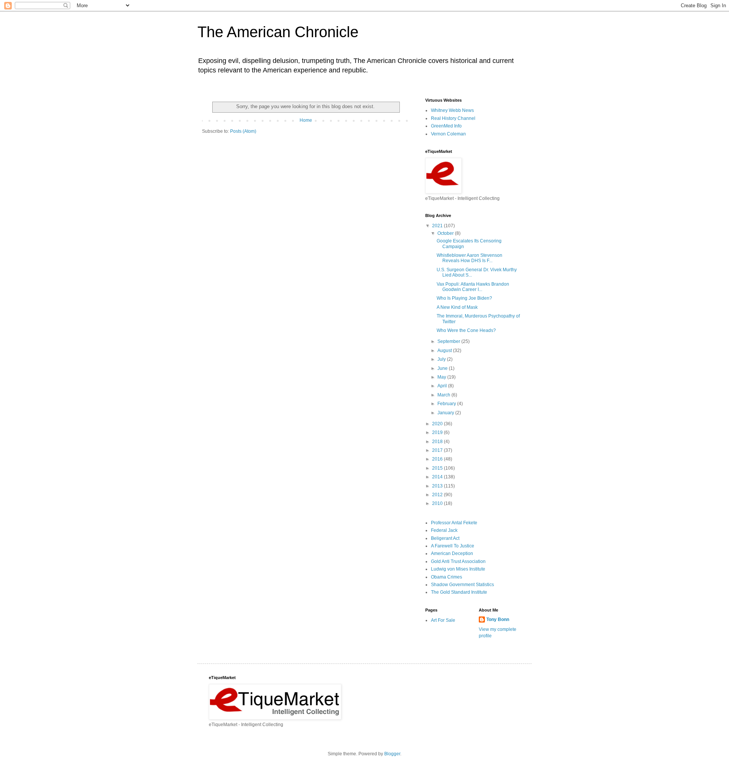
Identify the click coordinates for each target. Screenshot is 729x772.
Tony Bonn (497, 619)
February (447, 403)
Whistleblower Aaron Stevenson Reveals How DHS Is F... (469, 258)
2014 (438, 477)
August (445, 350)
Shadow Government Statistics (462, 584)
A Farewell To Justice (452, 546)
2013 (438, 486)
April (442, 385)
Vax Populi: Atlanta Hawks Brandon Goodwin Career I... (473, 286)
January (446, 412)
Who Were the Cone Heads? (466, 330)
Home (306, 120)
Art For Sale (443, 620)
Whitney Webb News (452, 110)
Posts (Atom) (243, 131)
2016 (438, 459)
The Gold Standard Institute (459, 592)
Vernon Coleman (448, 134)
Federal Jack (444, 530)
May (442, 377)
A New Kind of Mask (457, 307)
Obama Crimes (446, 577)
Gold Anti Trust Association (458, 561)
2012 (438, 494)
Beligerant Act (445, 538)
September (449, 341)
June (443, 368)
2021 (438, 225)
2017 (438, 450)
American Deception (452, 553)
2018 (438, 441)
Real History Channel (453, 118)
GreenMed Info (446, 126)
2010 (438, 503)
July (442, 359)
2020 (438, 423)
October (446, 233)
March (444, 395)
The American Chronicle (277, 32)
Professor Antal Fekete (454, 522)
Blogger (392, 753)
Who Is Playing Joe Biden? (464, 298)
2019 (438, 432)
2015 (438, 468)
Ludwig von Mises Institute (458, 569)
